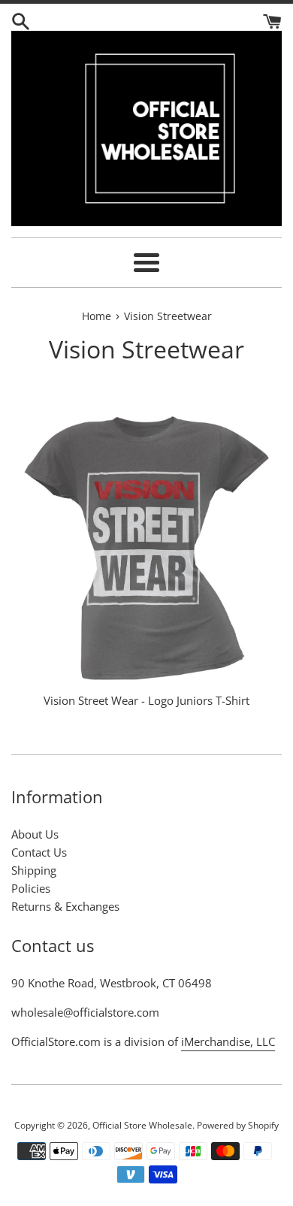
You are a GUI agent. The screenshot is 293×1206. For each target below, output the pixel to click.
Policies (30, 888)
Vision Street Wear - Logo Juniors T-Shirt (146, 700)
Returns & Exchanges (65, 906)
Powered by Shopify (238, 1125)
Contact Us (39, 852)
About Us (35, 834)
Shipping (33, 870)
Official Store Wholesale (142, 1125)
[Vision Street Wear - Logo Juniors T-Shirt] (146, 548)
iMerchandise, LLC (228, 1041)
